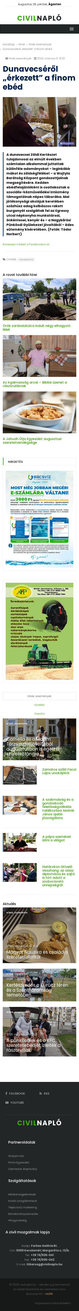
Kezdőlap (9, 44)
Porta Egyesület (18, 1162)
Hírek (22, 44)
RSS (46, 1093)
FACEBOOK (16, 1093)
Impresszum (43, 1303)
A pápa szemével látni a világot (56, 838)
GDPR (49, 1294)
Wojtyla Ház (16, 1156)
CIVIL (39, 18)
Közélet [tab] (39, 705)
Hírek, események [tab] (39, 696)
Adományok (26, 259)
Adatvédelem (61, 1303)
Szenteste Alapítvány (22, 1169)
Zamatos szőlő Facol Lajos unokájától (59, 771)
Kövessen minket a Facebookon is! (26, 244)
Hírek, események (40, 44)
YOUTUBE (17, 1102)
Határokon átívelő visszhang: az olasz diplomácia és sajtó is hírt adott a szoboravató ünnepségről (58, 875)
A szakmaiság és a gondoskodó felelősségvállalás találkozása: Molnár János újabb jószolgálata (58, 808)
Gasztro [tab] (39, 713)
